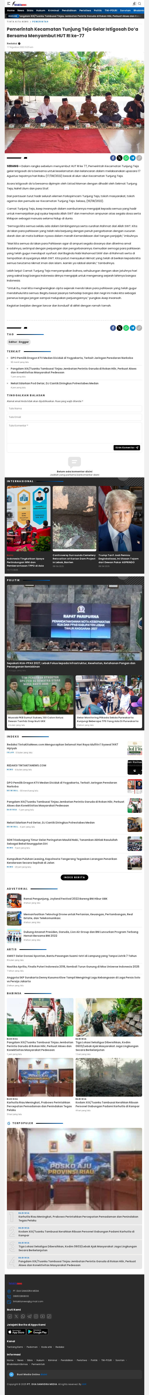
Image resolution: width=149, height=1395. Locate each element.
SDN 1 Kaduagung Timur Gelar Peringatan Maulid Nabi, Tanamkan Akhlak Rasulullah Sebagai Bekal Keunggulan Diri (62, 841)
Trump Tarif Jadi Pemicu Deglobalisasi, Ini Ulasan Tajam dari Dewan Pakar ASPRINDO (118, 558)
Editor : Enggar (19, 342)
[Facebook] (113, 158)
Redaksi (12, 43)
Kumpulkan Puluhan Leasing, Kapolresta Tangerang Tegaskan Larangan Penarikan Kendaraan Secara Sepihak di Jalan (62, 861)
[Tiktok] (49, 1316)
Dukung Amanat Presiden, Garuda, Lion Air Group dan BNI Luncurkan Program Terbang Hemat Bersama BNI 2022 (81, 934)
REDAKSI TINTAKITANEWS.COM (26, 765)
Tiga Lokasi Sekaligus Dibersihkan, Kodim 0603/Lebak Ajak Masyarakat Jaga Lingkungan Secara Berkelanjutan (107, 1046)
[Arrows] (9, 515)
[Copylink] (139, 158)
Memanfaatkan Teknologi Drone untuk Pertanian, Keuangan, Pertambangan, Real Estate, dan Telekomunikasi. (78, 916)
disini (44, 1374)
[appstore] (16, 1334)
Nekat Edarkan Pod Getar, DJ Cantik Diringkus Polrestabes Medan (54, 383)
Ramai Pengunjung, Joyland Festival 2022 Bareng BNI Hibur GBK (65, 899)
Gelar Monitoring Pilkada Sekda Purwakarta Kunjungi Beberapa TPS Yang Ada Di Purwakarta (107, 719)
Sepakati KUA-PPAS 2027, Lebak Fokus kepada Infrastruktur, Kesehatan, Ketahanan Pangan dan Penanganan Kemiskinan (71, 664)
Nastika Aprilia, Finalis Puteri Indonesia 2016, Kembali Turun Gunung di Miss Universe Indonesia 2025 (73, 966)
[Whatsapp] (23, 1316)
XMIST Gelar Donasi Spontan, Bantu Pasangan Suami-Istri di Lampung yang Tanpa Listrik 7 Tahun (72, 956)
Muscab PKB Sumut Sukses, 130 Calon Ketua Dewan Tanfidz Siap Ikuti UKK (35, 719)
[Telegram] (133, 158)
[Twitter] (119, 158)
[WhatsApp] (126, 158)
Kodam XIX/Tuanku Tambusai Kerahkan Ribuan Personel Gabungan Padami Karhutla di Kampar (108, 1104)
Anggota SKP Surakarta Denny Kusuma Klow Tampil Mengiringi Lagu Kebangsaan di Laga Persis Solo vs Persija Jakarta (73, 979)
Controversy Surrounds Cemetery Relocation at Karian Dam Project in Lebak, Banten (74, 558)
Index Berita (74, 877)
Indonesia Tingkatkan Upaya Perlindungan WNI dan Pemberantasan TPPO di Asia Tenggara (25, 564)
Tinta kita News (18, 22)
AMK (84, 1384)
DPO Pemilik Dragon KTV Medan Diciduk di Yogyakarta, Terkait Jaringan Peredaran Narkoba (72, 358)
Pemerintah (40, 22)
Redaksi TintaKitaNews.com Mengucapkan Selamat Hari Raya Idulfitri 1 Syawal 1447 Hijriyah (62, 746)
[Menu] (8, 3)
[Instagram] (36, 1316)
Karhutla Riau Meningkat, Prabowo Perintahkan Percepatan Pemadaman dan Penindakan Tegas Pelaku (39, 1106)
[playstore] (37, 1334)
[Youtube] (42, 1316)
